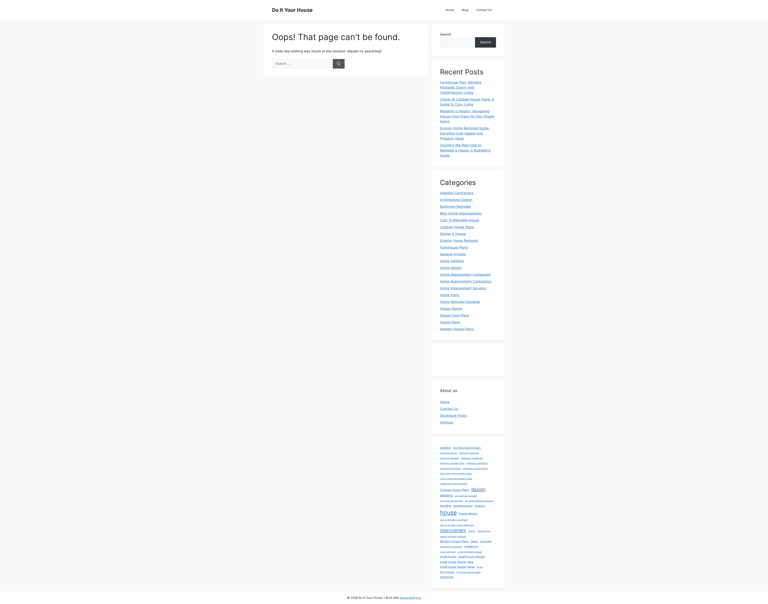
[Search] (339, 64)
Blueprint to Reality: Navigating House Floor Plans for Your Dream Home (467, 116)
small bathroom (448, 552)
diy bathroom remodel (466, 496)
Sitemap (446, 422)
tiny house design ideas (468, 572)
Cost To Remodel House (459, 220)
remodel (486, 541)
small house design (471, 556)
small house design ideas (457, 567)
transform (446, 577)
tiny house (447, 572)
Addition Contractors (456, 193)
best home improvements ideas (456, 473)
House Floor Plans (454, 315)
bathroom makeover (469, 453)
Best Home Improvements (461, 213)
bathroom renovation (450, 468)
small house (448, 556)
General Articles (453, 254)
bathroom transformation (475, 468)
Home (450, 10)
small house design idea (456, 562)
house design (468, 513)
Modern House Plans (457, 329)
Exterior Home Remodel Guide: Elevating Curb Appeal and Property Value (465, 133)
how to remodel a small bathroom (457, 525)
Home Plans (449, 295)
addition (445, 448)
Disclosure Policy (453, 416)
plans (474, 541)
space (480, 567)
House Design (451, 309)
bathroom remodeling (477, 463)
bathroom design (448, 453)
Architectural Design (456, 200)
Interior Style (483, 531)
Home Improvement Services (463, 288)
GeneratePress (410, 598)
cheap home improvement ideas (456, 478)
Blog (465, 10)
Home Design (451, 268)
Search (445, 34)
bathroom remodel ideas (452, 463)
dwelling (445, 506)
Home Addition (452, 261)
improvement (453, 530)
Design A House (453, 234)
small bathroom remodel (470, 552)
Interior (471, 531)
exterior (480, 506)
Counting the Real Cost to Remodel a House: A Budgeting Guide (465, 150)
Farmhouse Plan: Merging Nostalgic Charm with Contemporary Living (460, 87)
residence (471, 546)
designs (446, 495)
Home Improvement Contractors (465, 281)
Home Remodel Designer (460, 302)
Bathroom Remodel (455, 207)
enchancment (463, 506)
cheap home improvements (453, 483)
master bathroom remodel (453, 536)
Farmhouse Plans (454, 247)
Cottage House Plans (457, 227)
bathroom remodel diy (472, 458)
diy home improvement (451, 501)
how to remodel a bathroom (454, 520)
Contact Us (484, 10)
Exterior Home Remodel (459, 241)
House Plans (450, 322)
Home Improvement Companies (465, 275)
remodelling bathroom (451, 546)
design (478, 489)
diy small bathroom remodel (479, 501)
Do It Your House (292, 10)
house (448, 512)
